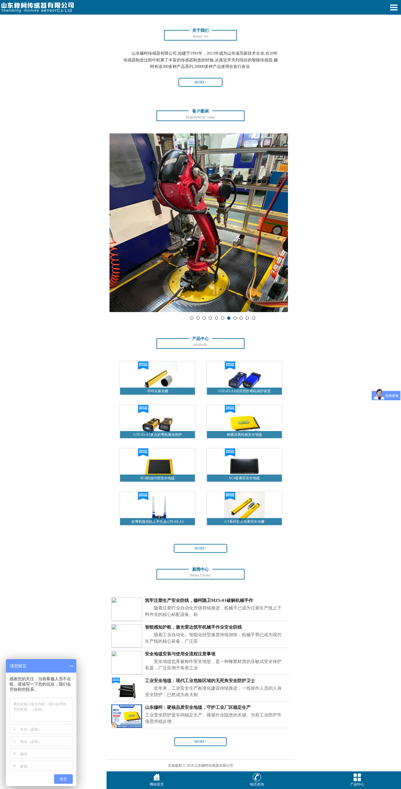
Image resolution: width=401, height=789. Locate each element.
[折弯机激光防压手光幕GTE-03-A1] (157, 508)
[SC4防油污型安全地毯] (157, 465)
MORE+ (200, 82)
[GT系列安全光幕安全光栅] (244, 508)
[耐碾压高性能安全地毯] (244, 421)
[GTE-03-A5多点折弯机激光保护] (157, 421)
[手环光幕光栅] (157, 378)
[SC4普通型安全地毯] (244, 465)
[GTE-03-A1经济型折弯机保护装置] (244, 378)
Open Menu (393, 7)
